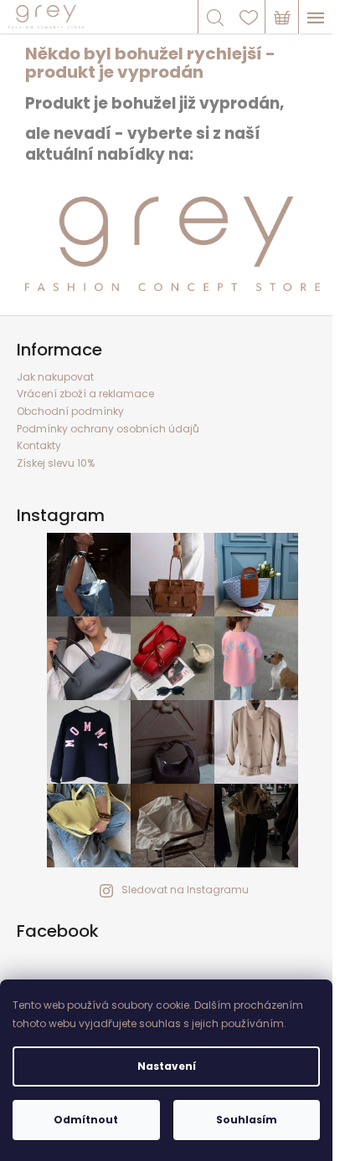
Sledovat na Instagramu (185, 889)
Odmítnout (86, 1119)
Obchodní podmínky (70, 411)
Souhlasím (246, 1119)
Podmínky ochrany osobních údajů (108, 429)
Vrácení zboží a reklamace (85, 393)
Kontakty (39, 445)
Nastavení (166, 1066)
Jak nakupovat (55, 377)
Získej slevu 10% (56, 463)
